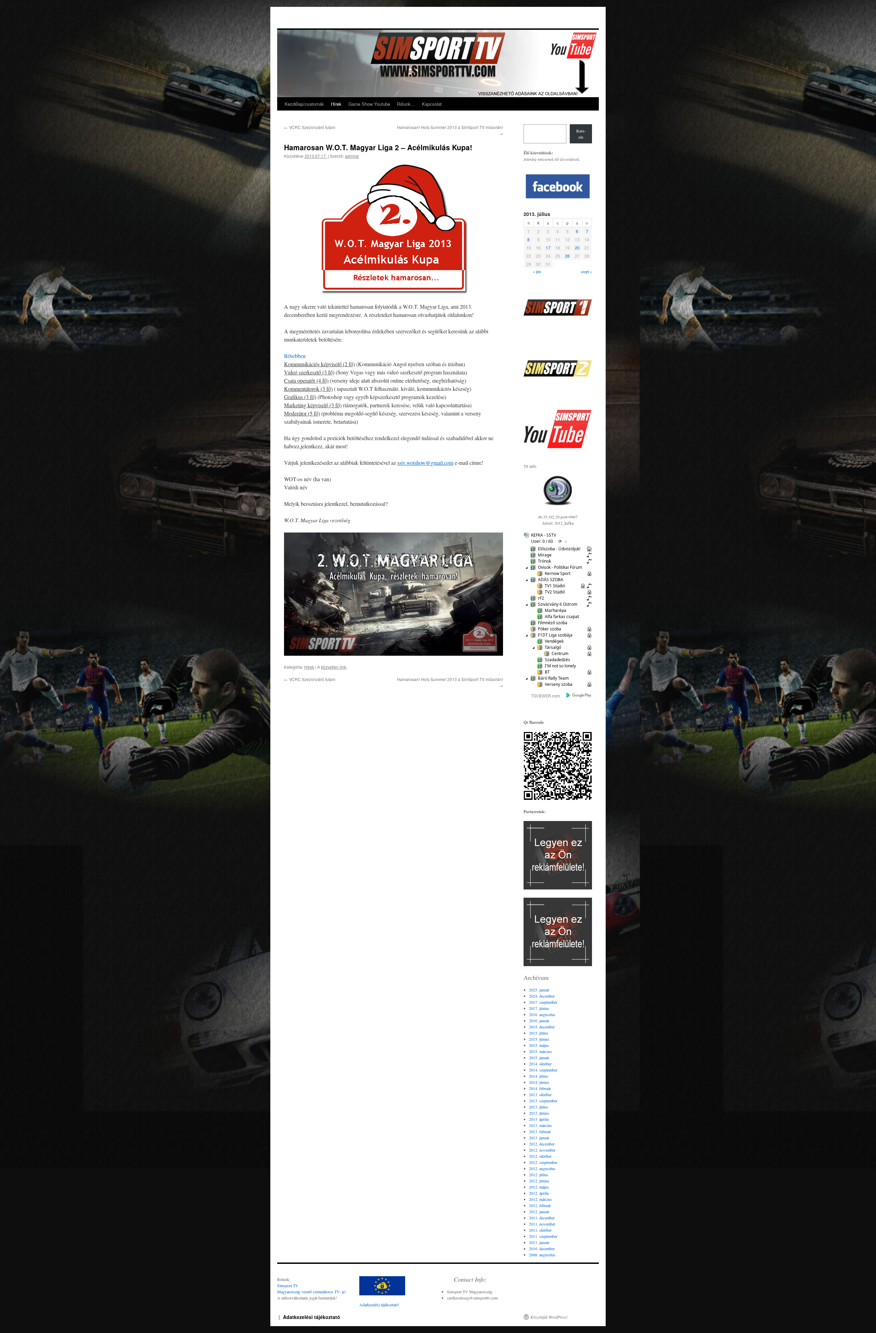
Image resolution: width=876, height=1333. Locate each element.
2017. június (539, 1008)
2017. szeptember (543, 1002)
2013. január (539, 1137)
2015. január (539, 1057)
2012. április (539, 1193)
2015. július (538, 1033)
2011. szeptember (543, 1236)
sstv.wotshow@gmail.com (425, 462)
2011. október (540, 1230)
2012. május (539, 1187)
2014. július (538, 1076)
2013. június (539, 1113)
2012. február (540, 1205)
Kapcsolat (432, 104)
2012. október (540, 1156)
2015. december (542, 1026)
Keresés (580, 134)
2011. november (542, 1224)
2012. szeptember (543, 1162)
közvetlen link (333, 667)
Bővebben (295, 356)
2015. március (540, 1051)
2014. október (540, 1063)
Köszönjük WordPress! (549, 1317)
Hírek (336, 104)
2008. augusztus (542, 1254)
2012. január (539, 1211)
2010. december (542, 1248)
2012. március (540, 1199)
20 (577, 248)
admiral (352, 156)
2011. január (539, 1242)
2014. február (540, 1088)
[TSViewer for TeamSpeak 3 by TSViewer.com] (543, 697)
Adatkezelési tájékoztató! (379, 1304)
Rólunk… (406, 104)
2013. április (539, 1119)
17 (548, 248)
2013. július (538, 1107)
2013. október (540, 1094)
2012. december (542, 1143)
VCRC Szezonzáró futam (309, 127)
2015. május (539, 1045)
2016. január (539, 1020)
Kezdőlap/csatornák (304, 104)
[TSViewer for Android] (579, 695)
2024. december (542, 996)
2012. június (539, 1180)
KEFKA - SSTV (543, 535)
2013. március (540, 1125)
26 (567, 256)
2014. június (539, 1082)
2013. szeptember (543, 1100)
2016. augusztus (542, 1014)
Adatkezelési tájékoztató (311, 1316)
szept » (586, 271)
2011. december (542, 1217)
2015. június (539, 1039)
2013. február (540, 1131)
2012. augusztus (542, 1168)
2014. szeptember (543, 1070)
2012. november (542, 1150)
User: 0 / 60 (542, 541)
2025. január (539, 989)
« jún (537, 271)
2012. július (538, 1174)
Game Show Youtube (369, 104)
